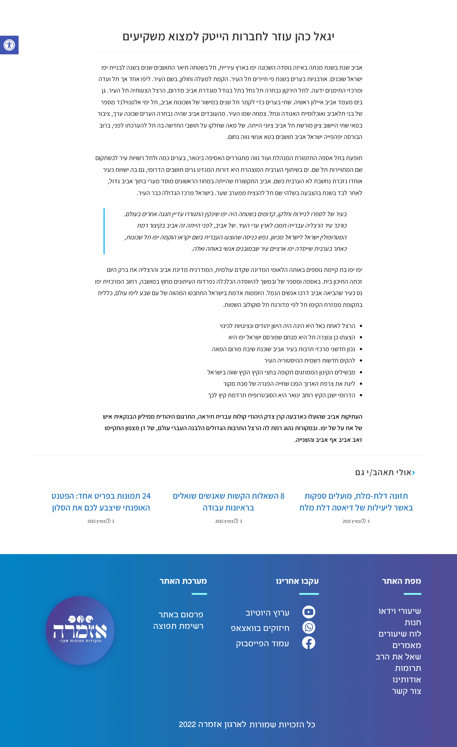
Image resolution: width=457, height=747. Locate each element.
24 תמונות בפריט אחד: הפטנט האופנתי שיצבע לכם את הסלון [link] (101, 501)
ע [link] (287, 613)
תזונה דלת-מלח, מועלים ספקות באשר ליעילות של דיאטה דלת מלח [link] (356, 501)
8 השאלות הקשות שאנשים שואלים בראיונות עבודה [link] (229, 501)
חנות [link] (413, 622)
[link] (9, 45)
